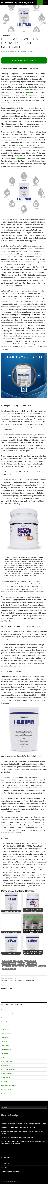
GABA (29, 490)
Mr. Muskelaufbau (26, 51)
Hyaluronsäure (6, 1049)
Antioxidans (18, 961)
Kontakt (4, 1167)
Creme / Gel (5, 1022)
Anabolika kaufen (7, 987)
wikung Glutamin (9, 968)
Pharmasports (32, 966)
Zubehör (4, 1093)
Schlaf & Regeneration (8, 1069)
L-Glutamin (6, 966)
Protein (42, 966)
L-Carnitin (4, 1053)
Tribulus (4, 1081)
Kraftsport (32, 963)
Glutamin (21, 963)
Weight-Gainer (6, 1089)
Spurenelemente (6, 1077)
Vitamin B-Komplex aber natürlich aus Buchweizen (18, 1128)
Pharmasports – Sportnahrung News (17, 2)
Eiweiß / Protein (6, 1034)
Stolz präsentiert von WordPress (10, 1181)
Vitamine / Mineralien (8, 1085)
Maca (3, 1057)
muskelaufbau (18, 966)
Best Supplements (7, 1014)
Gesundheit (5, 1046)
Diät (2, 1026)
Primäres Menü (45, 2)
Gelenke (4, 1042)
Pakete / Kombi (6, 1061)
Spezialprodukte (6, 1073)
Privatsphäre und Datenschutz (11, 1171)
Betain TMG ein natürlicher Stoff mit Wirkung (17, 1137)
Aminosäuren (5, 1010)
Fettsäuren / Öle (6, 1038)
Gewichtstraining (9, 963)
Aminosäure (5, 35)
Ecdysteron (5, 1030)
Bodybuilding (30, 961)
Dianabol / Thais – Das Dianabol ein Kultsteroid (17, 979)
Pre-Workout (5, 1065)
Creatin (3, 1018)
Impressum (5, 1163)
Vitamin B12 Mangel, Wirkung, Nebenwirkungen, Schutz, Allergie (23, 1124)
